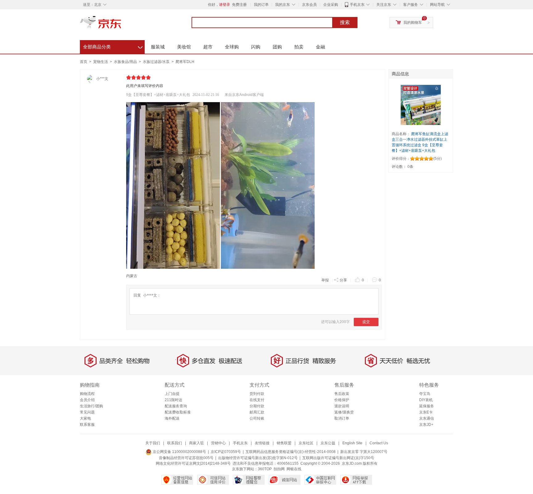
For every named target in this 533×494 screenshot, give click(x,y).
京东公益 (327, 443)
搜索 (345, 22)
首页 (83, 62)
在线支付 (257, 400)
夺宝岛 (424, 394)
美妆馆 (184, 46)
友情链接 (262, 443)
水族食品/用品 (126, 62)
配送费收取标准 (178, 412)
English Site (352, 443)
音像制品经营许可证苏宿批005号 (186, 458)
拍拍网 (279, 469)
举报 (325, 280)
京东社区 (306, 443)
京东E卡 (426, 412)
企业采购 (330, 4)
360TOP (265, 469)
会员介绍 (87, 400)
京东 (121, 24)
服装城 (158, 46)
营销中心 (218, 443)
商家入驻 (196, 443)
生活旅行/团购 (91, 406)
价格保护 (341, 400)
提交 (366, 322)
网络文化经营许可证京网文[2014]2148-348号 (193, 463)
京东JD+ (426, 424)
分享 (343, 280)
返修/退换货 (344, 412)
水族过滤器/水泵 (157, 62)
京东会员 (309, 4)
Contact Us (379, 443)
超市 (208, 46)
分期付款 (257, 406)
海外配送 (172, 418)
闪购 (255, 46)
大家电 (85, 418)
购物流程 (87, 394)
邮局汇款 (257, 412)
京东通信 (426, 418)
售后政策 (341, 394)
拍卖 (299, 46)
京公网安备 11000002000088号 (179, 452)
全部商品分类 (113, 46)
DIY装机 (426, 400)
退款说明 (341, 406)
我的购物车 (412, 22)
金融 (320, 46)
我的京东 (282, 4)
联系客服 (87, 424)
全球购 (232, 46)
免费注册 (239, 4)
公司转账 (257, 418)
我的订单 (261, 4)
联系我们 (174, 443)
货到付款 (257, 394)
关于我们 (152, 443)
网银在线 (294, 469)
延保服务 (426, 406)
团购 (277, 46)
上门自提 (172, 394)
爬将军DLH (185, 62)
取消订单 (341, 418)
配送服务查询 (176, 406)
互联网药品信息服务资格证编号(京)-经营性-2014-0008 (291, 452)
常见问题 (87, 412)
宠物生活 (101, 62)
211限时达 (173, 400)
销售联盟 (284, 443)
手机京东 (357, 4)
